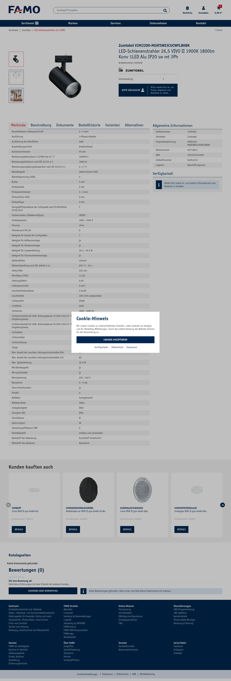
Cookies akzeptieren (115, 339)
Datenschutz (117, 347)
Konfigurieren (101, 347)
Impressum (131, 347)
